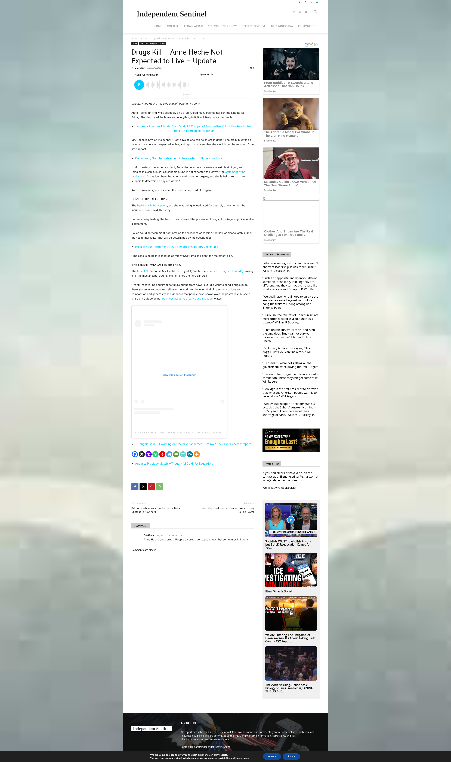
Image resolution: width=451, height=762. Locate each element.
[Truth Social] (149, 454)
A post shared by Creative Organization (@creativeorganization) (180, 432)
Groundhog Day (282, 26)
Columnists (306, 26)
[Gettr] (162, 454)
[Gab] (155, 454)
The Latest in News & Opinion (152, 43)
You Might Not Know (222, 26)
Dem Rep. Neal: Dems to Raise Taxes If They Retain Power (228, 510)
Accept (272, 756)
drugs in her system (154, 205)
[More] (197, 454)
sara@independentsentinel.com (212, 746)
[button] (315, 12)
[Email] (176, 454)
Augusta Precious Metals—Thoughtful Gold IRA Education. (174, 463)
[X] (311, 2)
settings (243, 758)
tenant (141, 271)
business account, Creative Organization (187, 298)
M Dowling (139, 68)
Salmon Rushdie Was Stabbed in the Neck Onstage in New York (155, 510)
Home (158, 26)
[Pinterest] (305, 2)
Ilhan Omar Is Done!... (279, 591)
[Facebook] (299, 2)
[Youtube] (317, 2)
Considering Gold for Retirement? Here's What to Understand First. (179, 158)
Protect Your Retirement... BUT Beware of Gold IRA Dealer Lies (176, 246)
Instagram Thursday (231, 271)
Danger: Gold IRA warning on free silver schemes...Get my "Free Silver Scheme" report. (195, 444)
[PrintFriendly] (183, 454)
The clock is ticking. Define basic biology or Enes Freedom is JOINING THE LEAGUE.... (289, 688)
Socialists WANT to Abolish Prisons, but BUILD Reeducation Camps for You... (288, 544)
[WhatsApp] (159, 486)
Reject (291, 756)
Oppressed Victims (254, 26)
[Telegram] (169, 454)
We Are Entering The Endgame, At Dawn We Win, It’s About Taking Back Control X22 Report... (290, 638)
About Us (173, 26)
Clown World (193, 26)
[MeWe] (190, 454)
